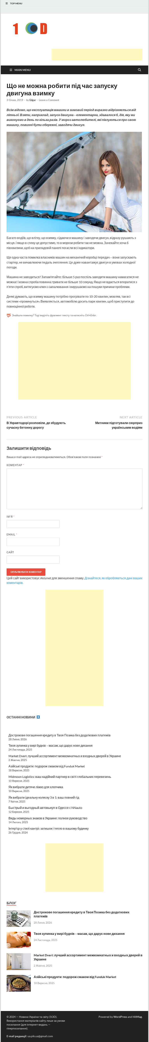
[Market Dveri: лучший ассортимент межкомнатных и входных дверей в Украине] (19, 955)
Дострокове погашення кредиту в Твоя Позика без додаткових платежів (60, 735)
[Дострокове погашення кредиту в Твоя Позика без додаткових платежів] (19, 912)
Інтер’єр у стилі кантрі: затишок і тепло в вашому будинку (49, 828)
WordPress (120, 1016)
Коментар (15, 465)
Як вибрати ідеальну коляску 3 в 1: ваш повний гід (44, 797)
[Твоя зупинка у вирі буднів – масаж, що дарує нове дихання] (19, 934)
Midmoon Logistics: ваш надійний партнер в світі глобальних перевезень (60, 776)
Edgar (32, 100)
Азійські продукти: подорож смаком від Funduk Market (47, 766)
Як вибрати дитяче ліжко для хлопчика (36, 787)
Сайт (10, 552)
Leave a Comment (49, 100)
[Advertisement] (97, 54)
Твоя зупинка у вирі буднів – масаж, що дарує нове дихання (51, 745)
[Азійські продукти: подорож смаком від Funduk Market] (19, 977)
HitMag (137, 1016)
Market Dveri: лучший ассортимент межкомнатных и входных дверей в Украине (65, 756)
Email (12, 534)
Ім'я (11, 516)
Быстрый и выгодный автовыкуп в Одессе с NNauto (45, 807)
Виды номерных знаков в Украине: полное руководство (48, 818)
